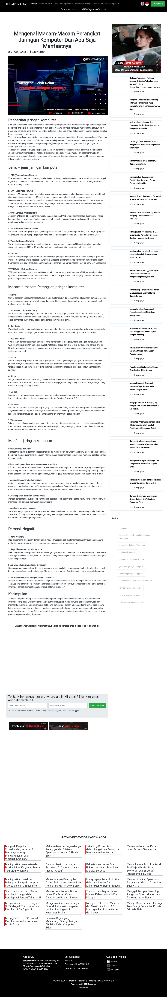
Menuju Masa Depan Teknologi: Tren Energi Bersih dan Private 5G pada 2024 (144, 463)
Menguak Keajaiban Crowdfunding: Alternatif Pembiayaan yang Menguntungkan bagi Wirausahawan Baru (145, 104)
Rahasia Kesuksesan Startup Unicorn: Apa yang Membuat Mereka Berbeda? (145, 215)
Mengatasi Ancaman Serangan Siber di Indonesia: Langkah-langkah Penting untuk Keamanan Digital (145, 425)
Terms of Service (68, 711)
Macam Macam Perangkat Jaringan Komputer (135, 536)
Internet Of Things (83, 3)
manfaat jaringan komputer (131, 574)
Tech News (98, 3)
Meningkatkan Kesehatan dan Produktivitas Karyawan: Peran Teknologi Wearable (142, 180)
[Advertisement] (57, 667)
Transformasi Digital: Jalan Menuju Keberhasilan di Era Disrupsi (144, 368)
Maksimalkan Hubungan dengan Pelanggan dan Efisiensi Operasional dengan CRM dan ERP (144, 125)
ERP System (44, 3)
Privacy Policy (53, 711)
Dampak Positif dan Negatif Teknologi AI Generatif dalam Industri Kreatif (145, 197)
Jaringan (123, 528)
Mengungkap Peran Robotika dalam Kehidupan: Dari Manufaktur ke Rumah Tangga (144, 293)
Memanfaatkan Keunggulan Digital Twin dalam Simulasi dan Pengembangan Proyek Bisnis (144, 273)
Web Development (62, 3)
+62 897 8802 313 (81, 964)
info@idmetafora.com (96, 9)
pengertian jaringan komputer (132, 559)
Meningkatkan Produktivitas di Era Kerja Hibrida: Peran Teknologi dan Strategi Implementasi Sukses (143, 235)
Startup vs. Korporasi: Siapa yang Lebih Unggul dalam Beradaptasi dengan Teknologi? (143, 331)
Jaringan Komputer (128, 552)
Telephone (158, 3)
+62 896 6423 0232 (72, 9)
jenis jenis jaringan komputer (132, 566)
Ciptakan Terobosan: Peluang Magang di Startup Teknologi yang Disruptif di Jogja (144, 81)
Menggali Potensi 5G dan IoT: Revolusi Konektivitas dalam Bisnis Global (145, 481)
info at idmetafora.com (79, 968)
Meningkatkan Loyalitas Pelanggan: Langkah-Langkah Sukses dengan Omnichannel (144, 254)
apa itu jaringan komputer (130, 595)
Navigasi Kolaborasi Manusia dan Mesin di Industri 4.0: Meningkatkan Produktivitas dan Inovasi (144, 444)
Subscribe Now (97, 705)
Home (34, 3)
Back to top (83, 987)
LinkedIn (114, 961)
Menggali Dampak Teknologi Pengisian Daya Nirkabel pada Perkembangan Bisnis (142, 386)
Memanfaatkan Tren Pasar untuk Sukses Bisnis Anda (143, 162)
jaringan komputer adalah (130, 588)
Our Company (111, 3)
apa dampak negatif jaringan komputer (136, 581)
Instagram (115, 970)
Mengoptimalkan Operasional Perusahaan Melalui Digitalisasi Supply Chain (142, 312)
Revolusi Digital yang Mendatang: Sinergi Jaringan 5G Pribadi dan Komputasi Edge (143, 499)
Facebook (114, 965)
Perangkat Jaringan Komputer (132, 545)
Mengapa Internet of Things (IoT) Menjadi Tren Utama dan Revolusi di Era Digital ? (144, 406)
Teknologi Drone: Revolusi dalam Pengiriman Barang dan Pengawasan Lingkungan (145, 144)
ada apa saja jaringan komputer (133, 602)
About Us (68, 961)
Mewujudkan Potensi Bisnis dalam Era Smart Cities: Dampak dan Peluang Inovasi (144, 351)
